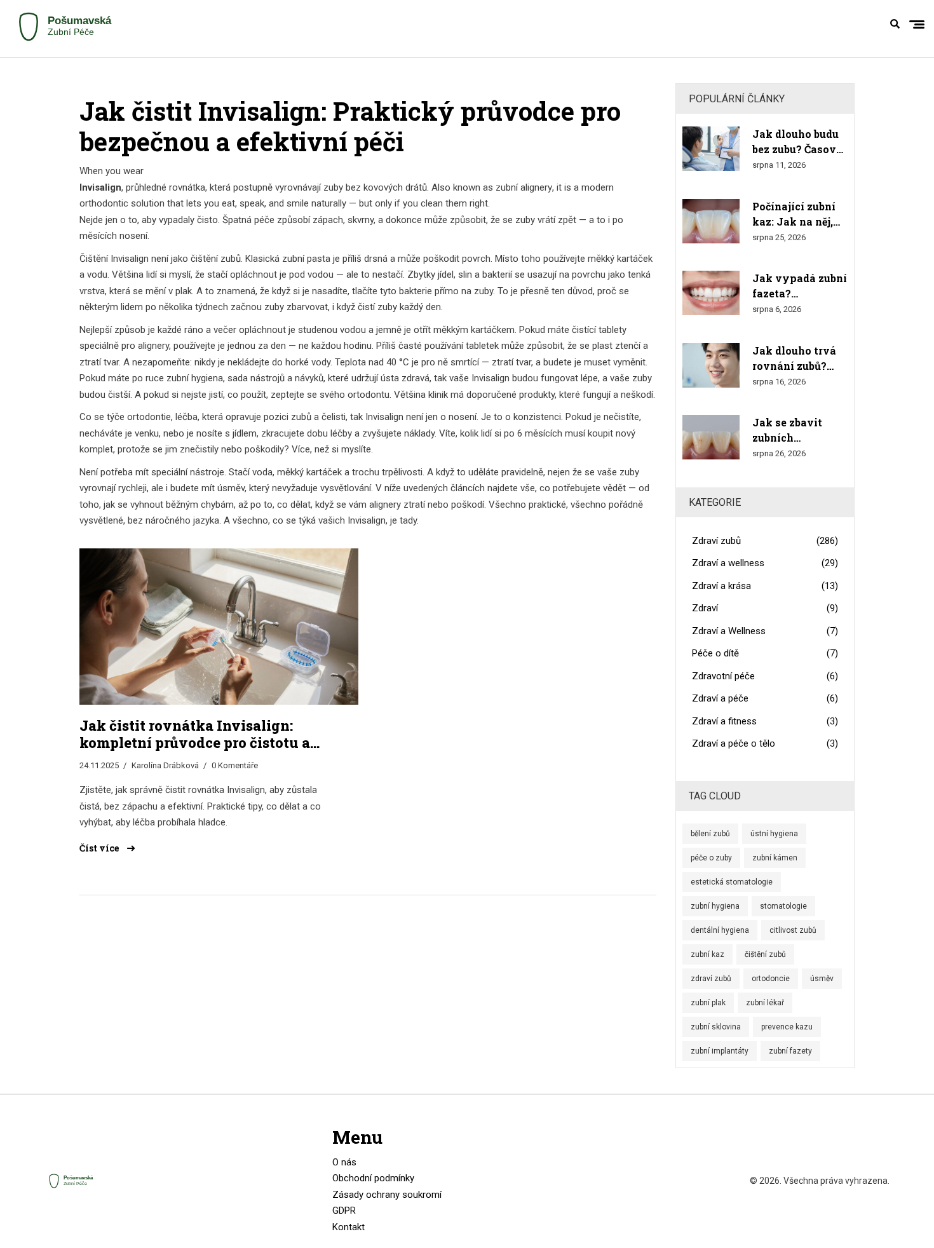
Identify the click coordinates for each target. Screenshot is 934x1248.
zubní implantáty (719, 1051)
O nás (344, 1162)
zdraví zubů (711, 978)
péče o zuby (711, 857)
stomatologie (783, 906)
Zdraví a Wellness (765, 631)
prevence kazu (787, 1026)
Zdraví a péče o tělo (765, 743)
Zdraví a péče (765, 698)
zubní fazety (790, 1051)
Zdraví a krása (765, 586)
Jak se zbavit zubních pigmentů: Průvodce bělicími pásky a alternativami (799, 430)
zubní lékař (765, 1002)
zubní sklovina (716, 1026)
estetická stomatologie (732, 882)
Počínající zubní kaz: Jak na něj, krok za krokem (794, 214)
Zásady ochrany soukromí (387, 1194)
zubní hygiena (715, 906)
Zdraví (765, 608)
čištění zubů (765, 954)
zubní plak (708, 1002)
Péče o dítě (765, 653)
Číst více (100, 848)
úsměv (822, 978)
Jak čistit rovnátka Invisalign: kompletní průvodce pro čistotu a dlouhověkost (194, 734)
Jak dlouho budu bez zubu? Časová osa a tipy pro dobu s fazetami (797, 142)
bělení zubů (710, 833)
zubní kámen (774, 857)
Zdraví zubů (765, 540)
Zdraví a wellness (765, 563)
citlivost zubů (792, 930)
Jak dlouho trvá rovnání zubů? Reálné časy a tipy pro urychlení (794, 359)
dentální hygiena (720, 930)
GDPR (344, 1210)
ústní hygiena (774, 833)
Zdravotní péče (765, 676)
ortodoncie (771, 978)
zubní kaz (707, 954)
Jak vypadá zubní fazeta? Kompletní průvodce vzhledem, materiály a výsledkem (799, 286)
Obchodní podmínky (373, 1178)
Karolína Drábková (165, 765)
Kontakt (348, 1227)
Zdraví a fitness (765, 721)
